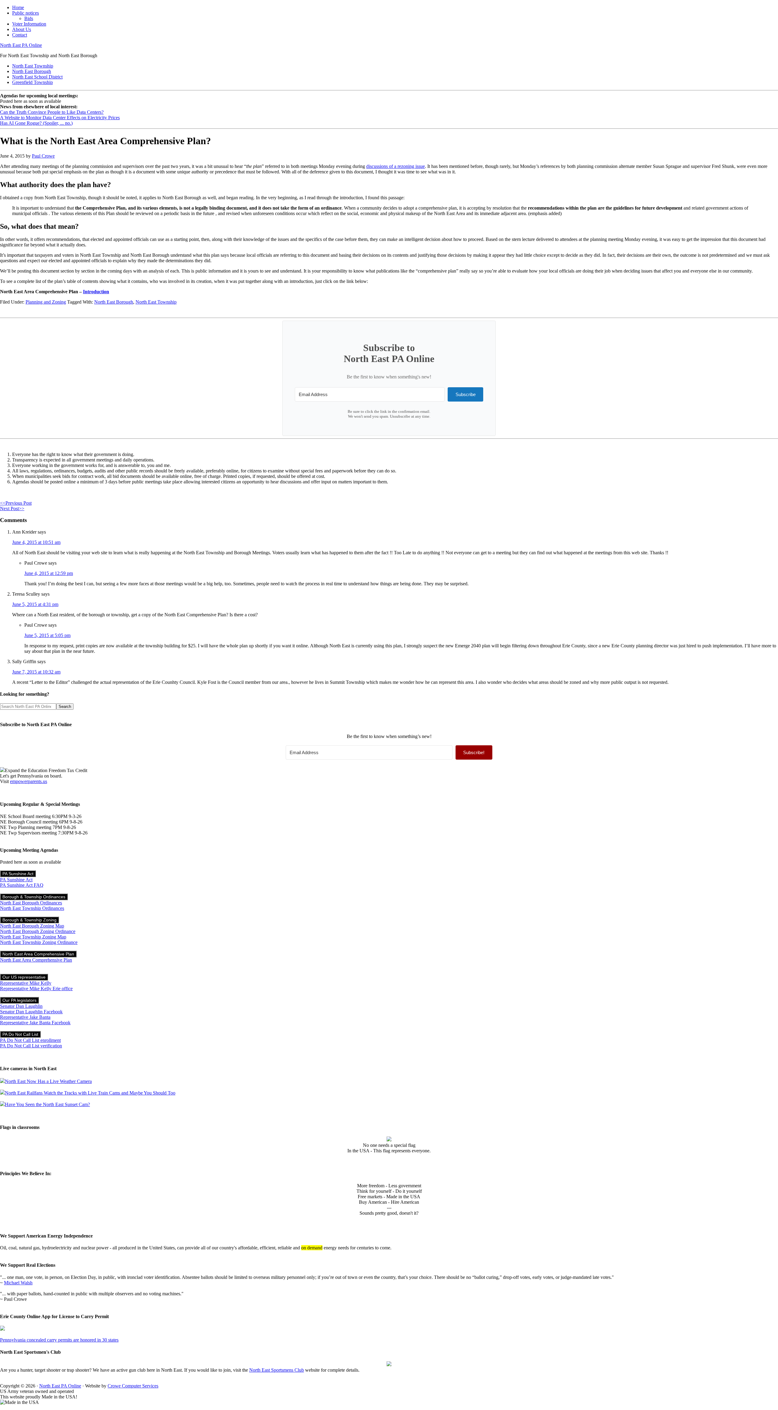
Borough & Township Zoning (29, 919)
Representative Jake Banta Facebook (35, 1022)
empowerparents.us (28, 781)
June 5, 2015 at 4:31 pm (35, 604)
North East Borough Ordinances (31, 902)
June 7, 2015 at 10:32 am (36, 671)
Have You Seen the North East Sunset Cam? (47, 1104)
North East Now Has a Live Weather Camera (48, 1081)
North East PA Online (21, 45)
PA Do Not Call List (20, 1034)
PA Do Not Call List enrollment (30, 1040)
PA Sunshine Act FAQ (21, 885)
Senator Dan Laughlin (21, 1006)
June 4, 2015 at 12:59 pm (48, 573)
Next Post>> (12, 508)
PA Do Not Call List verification (31, 1045)
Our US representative (24, 977)
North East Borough (113, 302)
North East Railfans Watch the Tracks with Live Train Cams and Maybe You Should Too (90, 1092)
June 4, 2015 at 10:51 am (36, 542)
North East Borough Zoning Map (32, 925)
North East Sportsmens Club (276, 1370)
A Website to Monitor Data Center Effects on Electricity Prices (60, 117)
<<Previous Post (16, 503)
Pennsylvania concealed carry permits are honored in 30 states (59, 1339)
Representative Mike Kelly (25, 983)
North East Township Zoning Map (33, 936)
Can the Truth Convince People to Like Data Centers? (52, 112)
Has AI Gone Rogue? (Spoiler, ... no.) (36, 123)
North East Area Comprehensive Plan (38, 954)
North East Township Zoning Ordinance (38, 942)
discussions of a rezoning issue (395, 166)
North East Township (156, 302)
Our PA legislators (19, 1000)
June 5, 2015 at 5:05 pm (47, 635)
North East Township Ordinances (32, 908)
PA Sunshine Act (17, 873)
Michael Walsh (18, 1282)
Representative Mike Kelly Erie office (36, 988)
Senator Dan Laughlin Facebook (31, 1011)
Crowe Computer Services (133, 1385)
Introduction (96, 291)
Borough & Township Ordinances (33, 896)
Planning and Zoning (46, 302)
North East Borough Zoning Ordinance (37, 931)
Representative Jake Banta (25, 1017)
